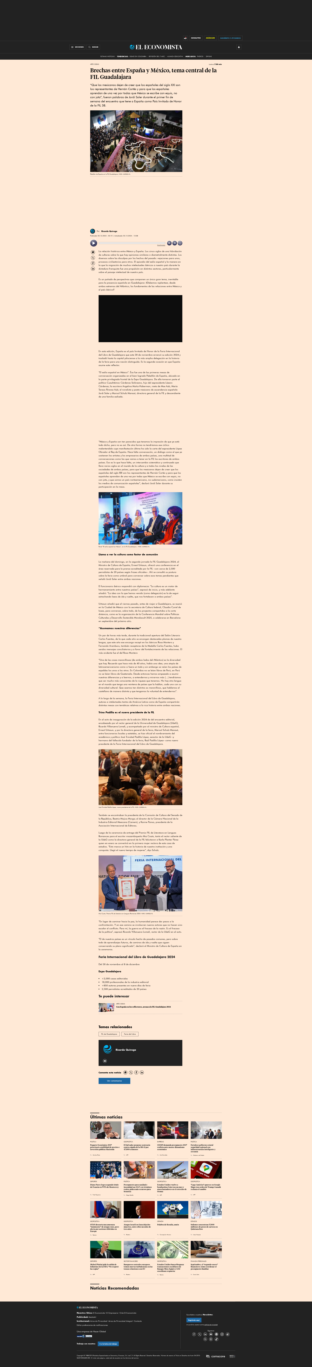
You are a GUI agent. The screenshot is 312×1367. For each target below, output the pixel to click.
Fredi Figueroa (97, 1194)
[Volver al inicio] (125, 1307)
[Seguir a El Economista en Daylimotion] (227, 1334)
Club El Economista (128, 1313)
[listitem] (93, 243)
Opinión (160, 1221)
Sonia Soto (196, 1274)
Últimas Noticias (107, 56)
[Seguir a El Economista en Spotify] (216, 1334)
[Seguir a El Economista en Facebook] (194, 1334)
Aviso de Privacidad (98, 1321)
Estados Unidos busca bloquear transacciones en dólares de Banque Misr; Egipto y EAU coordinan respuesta (170, 1267)
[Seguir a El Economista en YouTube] (210, 1334)
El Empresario (112, 1313)
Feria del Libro (130, 1034)
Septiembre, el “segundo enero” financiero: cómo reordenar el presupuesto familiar (204, 1266)
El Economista (99, 1313)
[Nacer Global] (84, 1336)
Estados (194, 1221)
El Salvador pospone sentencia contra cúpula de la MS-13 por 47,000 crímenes (137, 1147)
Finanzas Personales (198, 1261)
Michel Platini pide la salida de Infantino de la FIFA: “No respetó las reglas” (104, 1266)
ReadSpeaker (161, 245)
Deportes (93, 1181)
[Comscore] (215, 1357)
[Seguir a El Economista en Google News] (205, 1339)
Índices (200, 56)
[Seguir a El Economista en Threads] (210, 1339)
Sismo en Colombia (138, 56)
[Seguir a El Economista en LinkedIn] (205, 1334)
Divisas (209, 56)
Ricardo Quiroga (109, 231)
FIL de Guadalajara (109, 1034)
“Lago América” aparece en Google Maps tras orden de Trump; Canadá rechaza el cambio (206, 1187)
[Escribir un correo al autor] (105, 1061)
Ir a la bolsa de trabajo (108, 1344)
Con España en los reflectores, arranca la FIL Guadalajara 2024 (143, 1007)
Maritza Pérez (96, 1155)
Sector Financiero (131, 1261)
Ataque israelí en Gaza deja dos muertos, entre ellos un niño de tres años (137, 1227)
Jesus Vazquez (197, 1234)
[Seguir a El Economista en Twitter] (199, 1334)
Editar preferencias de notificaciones (92, 1325)
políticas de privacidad (211, 1325)
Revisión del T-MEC (157, 56)
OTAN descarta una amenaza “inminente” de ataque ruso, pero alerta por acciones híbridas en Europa (104, 1228)
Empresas (160, 1142)
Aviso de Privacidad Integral (121, 1321)
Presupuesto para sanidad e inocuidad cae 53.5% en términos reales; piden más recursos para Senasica (138, 1188)
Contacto (138, 1321)
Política (93, 1142)
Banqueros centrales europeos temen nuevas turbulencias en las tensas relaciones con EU (138, 1266)
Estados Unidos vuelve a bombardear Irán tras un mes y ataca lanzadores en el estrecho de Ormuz (172, 1188)
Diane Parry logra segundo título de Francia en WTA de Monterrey (104, 1186)
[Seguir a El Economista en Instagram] (222, 1334)
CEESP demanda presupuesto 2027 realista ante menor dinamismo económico (172, 1147)
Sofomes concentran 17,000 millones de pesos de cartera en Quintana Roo (204, 1227)
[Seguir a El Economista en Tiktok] (216, 1339)
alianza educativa (175, 56)
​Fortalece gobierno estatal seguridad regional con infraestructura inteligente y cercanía (203, 1148)
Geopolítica (128, 1142)
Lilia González (163, 1155)
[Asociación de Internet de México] (232, 1357)
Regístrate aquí (194, 1320)
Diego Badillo (129, 1195)
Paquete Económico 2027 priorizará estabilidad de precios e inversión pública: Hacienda (105, 1147)
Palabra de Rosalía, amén (168, 1225)
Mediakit (92, 1317)
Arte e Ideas (94, 64)
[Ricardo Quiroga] (92, 231)
